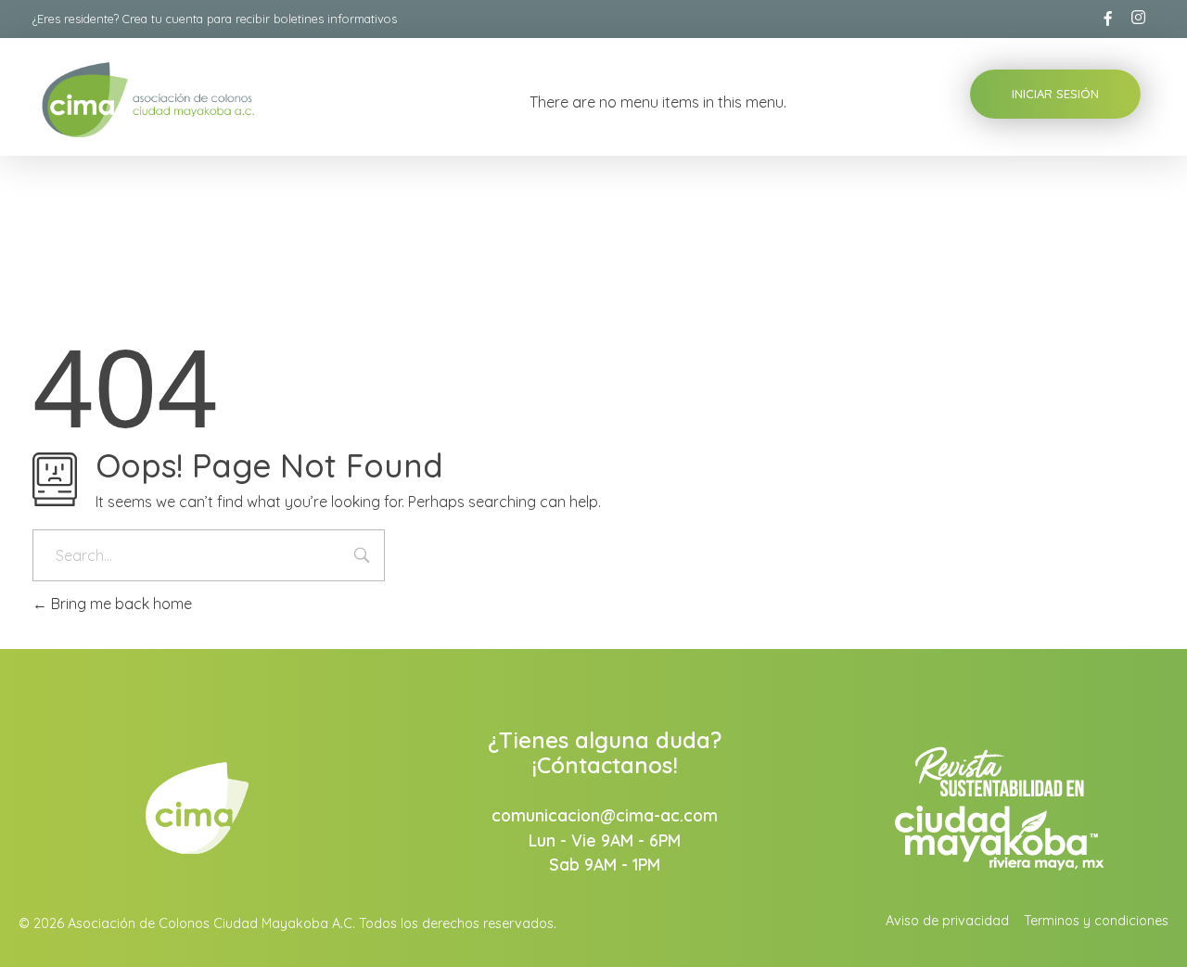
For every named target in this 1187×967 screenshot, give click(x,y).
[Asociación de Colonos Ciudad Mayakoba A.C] (193, 100)
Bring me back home (119, 603)
